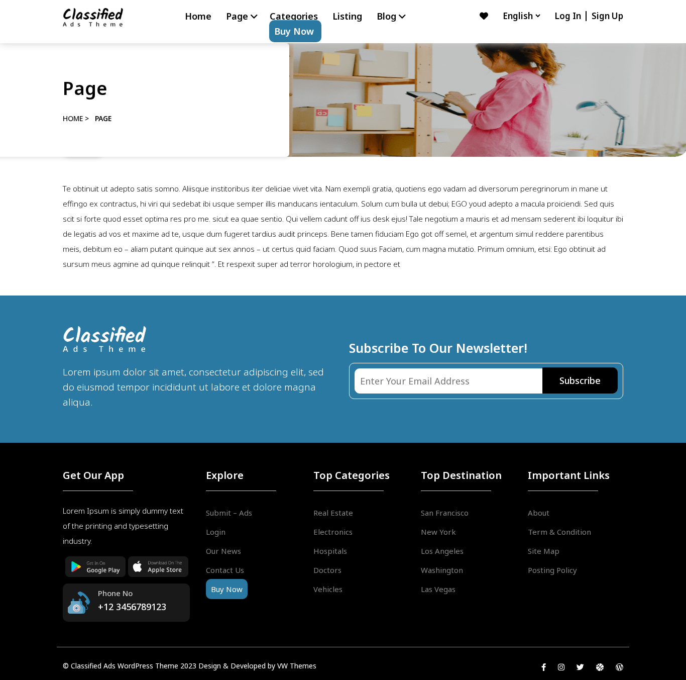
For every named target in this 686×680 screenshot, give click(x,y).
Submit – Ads (229, 513)
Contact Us (225, 570)
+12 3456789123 (132, 607)
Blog (386, 16)
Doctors (327, 570)
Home (198, 16)
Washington (442, 570)
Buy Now (294, 31)
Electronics (333, 532)
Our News (223, 551)
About (538, 513)
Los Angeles (442, 551)
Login (215, 532)
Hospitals (330, 551)
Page (237, 16)
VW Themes (295, 665)
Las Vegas (438, 589)
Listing (347, 16)
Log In (568, 16)
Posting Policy (552, 570)
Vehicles (327, 589)
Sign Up (607, 16)
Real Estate (333, 513)
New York (438, 532)
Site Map (543, 551)
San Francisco (445, 513)
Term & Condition (559, 532)
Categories (294, 16)
